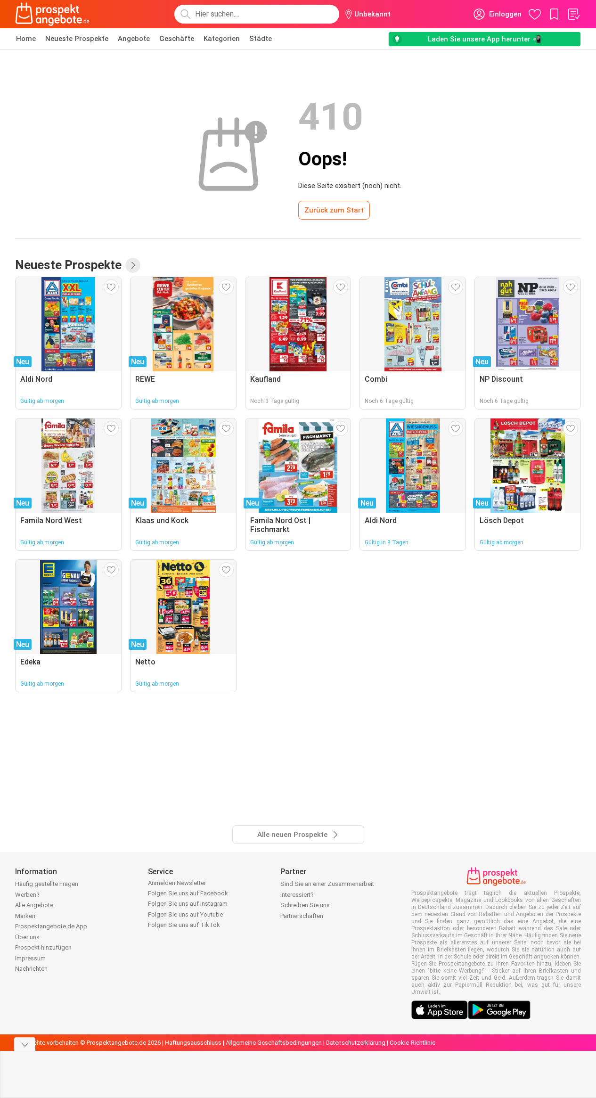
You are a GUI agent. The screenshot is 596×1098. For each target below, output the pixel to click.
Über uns (27, 937)
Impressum (30, 958)
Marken (25, 915)
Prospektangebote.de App (51, 926)
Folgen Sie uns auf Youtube (185, 914)
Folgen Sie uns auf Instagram (188, 903)
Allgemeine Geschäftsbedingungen (274, 1042)
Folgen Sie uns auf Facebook (188, 893)
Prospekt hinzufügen (43, 947)
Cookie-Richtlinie (412, 1042)
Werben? (27, 894)
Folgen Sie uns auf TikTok (184, 924)
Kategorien (222, 38)
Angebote (134, 38)
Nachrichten (31, 968)
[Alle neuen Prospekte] (132, 265)
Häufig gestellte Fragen (46, 883)
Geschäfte (176, 38)
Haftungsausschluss (193, 1042)
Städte (260, 38)
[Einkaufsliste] (573, 14)
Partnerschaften (301, 915)
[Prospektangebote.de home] (52, 14)
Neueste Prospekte (76, 38)
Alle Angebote (34, 905)
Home (26, 38)
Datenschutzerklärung (355, 1042)
